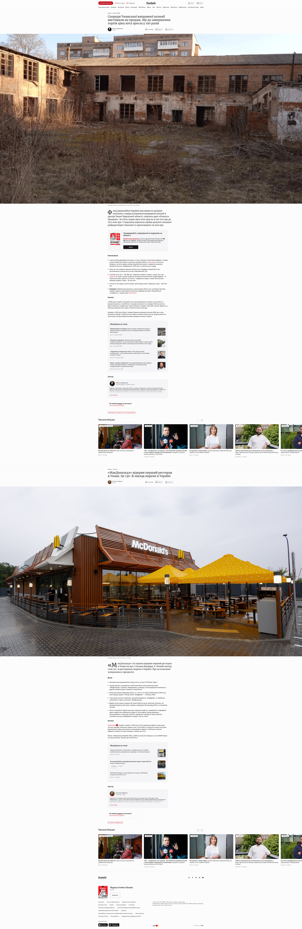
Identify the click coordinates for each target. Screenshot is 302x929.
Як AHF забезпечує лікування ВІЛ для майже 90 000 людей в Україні (211, 451)
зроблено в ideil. (198, 925)
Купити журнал (121, 3)
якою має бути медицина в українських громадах (116, 451)
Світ (153, 7)
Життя (159, 7)
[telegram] (199, 877)
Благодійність (115, 916)
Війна (149, 7)
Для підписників (103, 7)
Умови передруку (121, 905)
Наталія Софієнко (117, 481)
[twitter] (189, 877)
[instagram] (196, 877)
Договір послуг (102, 905)
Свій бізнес (142, 7)
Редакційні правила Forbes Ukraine (108, 910)
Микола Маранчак (117, 28)
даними (153, 262)
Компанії (121, 7)
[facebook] (192, 877)
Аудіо (202, 7)
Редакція (123, 910)
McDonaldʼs (112, 725)
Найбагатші (183, 7)
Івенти (112, 905)
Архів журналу (139, 913)
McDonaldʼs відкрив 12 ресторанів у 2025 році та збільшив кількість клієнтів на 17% (129, 773)
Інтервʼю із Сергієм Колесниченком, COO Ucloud (165, 452)
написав (112, 276)
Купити (131, 247)
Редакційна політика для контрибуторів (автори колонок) (115, 913)
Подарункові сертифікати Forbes (131, 916)
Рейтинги (174, 7)
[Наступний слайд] (202, 420)
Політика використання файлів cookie (128, 907)
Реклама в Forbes (103, 916)
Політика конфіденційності (106, 907)
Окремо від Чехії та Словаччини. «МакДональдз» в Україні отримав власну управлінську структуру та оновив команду (130, 751)
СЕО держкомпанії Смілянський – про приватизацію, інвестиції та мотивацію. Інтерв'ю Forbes (130, 353)
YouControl (132, 293)
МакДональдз (119, 822)
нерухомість (120, 412)
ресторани (111, 822)
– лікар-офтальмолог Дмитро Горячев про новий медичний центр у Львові (256, 452)
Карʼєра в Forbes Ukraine (129, 902)
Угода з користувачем (113, 902)
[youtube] (203, 877)
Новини (113, 7)
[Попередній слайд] (198, 830)
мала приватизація (130, 412)
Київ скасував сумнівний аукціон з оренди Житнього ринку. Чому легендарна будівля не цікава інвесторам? (130, 330)
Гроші (127, 7)
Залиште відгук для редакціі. (117, 405)
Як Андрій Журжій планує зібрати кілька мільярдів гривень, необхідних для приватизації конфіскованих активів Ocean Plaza (131, 364)
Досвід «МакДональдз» (131, 762)
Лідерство (166, 7)
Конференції (132, 3)
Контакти (101, 902)
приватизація (112, 412)
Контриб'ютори (193, 7)
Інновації (134, 7)
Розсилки (131, 905)
